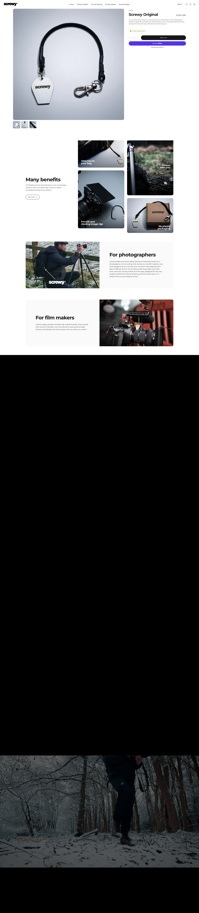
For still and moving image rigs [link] (92, 222)
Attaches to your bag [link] (88, 162)
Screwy (131, 10)
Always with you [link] (165, 166)
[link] (33, 197)
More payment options (157, 47)
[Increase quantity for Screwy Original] (138, 37)
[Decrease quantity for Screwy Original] (130, 37)
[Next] (120, 68)
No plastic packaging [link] (164, 227)
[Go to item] (16, 124)
